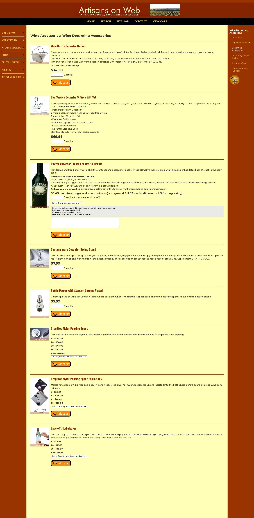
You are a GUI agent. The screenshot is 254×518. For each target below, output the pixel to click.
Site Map (123, 21)
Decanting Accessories (237, 49)
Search (106, 21)
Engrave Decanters (241, 42)
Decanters (237, 37)
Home (91, 21)
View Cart (160, 21)
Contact (141, 21)
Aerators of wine (240, 63)
